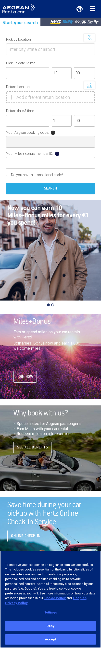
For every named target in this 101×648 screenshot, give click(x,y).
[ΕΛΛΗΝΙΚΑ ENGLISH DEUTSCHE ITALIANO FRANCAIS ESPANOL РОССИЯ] (79, 8)
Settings (50, 612)
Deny (51, 626)
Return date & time (20, 111)
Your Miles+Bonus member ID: (29, 154)
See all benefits (32, 447)
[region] (50, 599)
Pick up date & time (20, 63)
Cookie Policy (55, 598)
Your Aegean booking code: (27, 132)
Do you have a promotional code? (37, 175)
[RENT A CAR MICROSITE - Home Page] (22, 8)
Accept (50, 639)
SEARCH (50, 188)
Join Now (25, 377)
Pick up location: (19, 39)
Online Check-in (25, 536)
